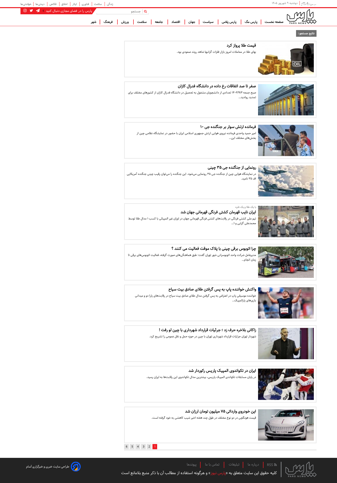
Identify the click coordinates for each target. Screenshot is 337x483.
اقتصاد (176, 21)
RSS (270, 465)
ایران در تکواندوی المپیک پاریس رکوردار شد (222, 371)
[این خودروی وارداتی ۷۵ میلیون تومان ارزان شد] (286, 425)
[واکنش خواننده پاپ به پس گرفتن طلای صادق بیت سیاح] (286, 303)
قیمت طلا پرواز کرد (241, 45)
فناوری (86, 4)
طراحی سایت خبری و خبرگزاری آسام (47, 466)
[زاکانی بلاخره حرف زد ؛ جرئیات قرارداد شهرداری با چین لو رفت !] (286, 343)
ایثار (74, 4)
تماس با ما (212, 464)
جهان (191, 21)
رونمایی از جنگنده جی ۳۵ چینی (232, 167)
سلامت (98, 4)
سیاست (208, 21)
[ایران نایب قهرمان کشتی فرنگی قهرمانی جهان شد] (286, 221)
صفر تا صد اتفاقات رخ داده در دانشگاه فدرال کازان (217, 86)
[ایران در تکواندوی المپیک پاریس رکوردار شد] (286, 384)
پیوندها (192, 464)
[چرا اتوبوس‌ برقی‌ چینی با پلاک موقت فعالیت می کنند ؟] (286, 262)
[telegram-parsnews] (37, 10)
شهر (93, 21)
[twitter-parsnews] (31, 10)
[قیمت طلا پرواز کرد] (286, 59)
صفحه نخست (274, 21)
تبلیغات (234, 464)
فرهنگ (109, 21)
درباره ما (253, 464)
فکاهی (53, 4)
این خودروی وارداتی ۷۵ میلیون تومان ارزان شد (220, 411)
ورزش (125, 21)
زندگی (110, 4)
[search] (146, 11)
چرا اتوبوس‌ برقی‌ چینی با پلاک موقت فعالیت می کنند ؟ (213, 249)
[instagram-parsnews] (25, 10)
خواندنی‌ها (25, 4)
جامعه (159, 21)
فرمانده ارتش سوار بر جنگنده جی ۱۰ (228, 127)
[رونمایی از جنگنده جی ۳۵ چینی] (286, 181)
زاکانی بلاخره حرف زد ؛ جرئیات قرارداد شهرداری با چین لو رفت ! (207, 330)
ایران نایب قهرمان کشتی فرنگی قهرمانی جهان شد (218, 212)
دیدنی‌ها (40, 4)
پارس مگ (251, 21)
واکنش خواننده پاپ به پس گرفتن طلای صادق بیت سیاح (212, 289)
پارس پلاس (229, 21)
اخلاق (64, 4)
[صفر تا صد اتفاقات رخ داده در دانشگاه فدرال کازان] (286, 99)
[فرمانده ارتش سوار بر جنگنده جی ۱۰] (286, 140)
